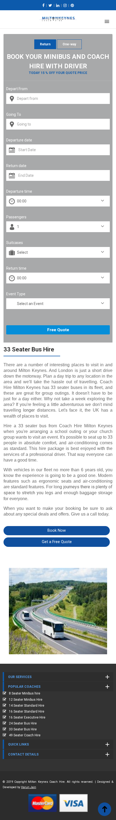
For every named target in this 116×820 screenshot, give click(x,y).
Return (45, 44)
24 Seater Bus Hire (23, 723)
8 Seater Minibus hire (24, 693)
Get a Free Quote (57, 542)
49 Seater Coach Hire (24, 735)
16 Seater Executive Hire (27, 717)
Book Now (56, 530)
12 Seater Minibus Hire (25, 700)
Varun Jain (28, 787)
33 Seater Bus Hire (23, 729)
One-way (69, 44)
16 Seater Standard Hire (26, 711)
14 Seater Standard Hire (26, 705)
